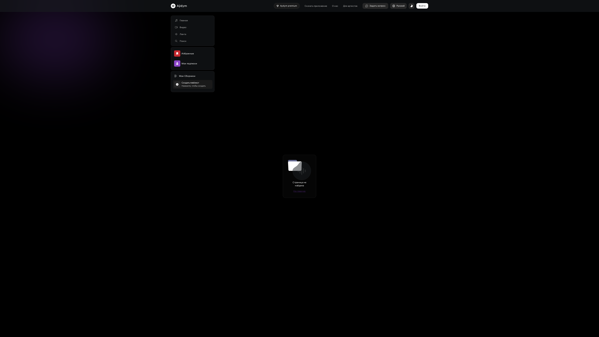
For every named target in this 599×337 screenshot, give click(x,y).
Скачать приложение (316, 6)
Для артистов (350, 6)
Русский (401, 6)
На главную (299, 191)
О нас (335, 6)
